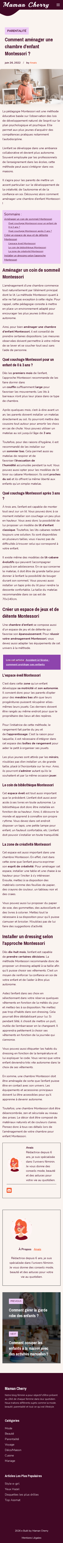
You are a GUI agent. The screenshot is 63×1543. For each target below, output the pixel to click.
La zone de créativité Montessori (25, 251)
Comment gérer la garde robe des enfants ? (28, 1312)
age (12, 1444)
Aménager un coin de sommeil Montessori (28, 219)
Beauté (9, 1434)
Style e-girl (12, 1484)
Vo (6, 1444)
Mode (8, 1428)
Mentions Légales (31, 1537)
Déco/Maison (13, 1450)
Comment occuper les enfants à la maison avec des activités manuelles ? (28, 1348)
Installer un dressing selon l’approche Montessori (25, 258)
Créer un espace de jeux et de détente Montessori (26, 237)
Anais (33, 63)
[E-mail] (9, 1191)
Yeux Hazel (12, 1489)
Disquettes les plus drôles (22, 1495)
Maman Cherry (26, 5)
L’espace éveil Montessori (22, 243)
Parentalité (16, 31)
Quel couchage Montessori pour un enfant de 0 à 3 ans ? (32, 225)
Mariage (10, 1461)
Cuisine (9, 1455)
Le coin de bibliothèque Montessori (27, 247)
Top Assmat (12, 1500)
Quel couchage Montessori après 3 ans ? (30, 231)
